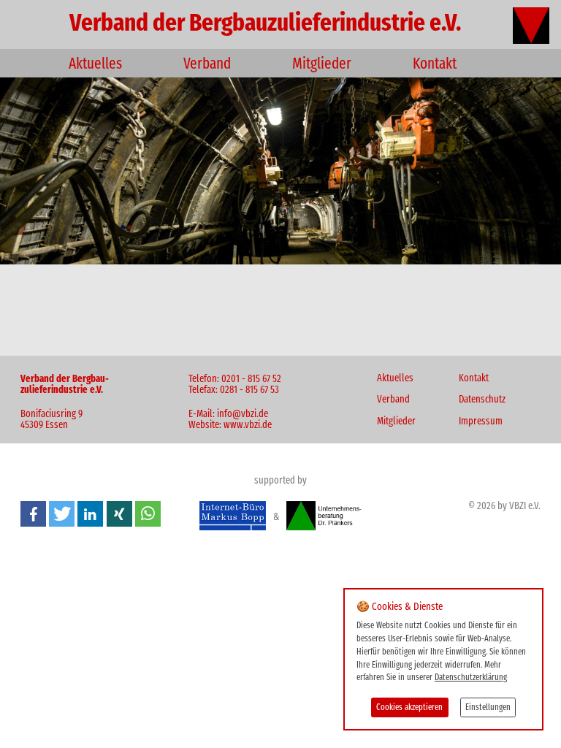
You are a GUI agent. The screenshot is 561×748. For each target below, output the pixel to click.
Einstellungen (488, 707)
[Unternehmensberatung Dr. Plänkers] (324, 518)
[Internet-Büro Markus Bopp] (232, 518)
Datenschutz (482, 400)
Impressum (481, 422)
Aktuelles (95, 64)
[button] (33, 514)
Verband (207, 64)
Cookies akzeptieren (409, 707)
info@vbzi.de (242, 414)
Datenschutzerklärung (471, 677)
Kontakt (435, 64)
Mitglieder (321, 64)
